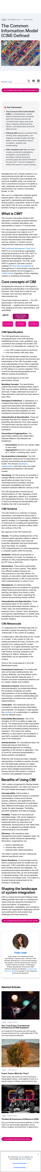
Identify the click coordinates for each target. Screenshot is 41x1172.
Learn (4, 19)
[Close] (38, 1154)
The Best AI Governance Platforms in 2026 (20, 1119)
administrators (7, 466)
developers (23, 464)
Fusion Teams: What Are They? (15, 1073)
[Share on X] (29, 81)
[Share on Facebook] (33, 81)
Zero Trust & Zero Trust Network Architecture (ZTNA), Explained (15, 1027)
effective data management (20, 266)
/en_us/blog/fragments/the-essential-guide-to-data (21, 90)
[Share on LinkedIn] (38, 81)
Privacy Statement (19, 1163)
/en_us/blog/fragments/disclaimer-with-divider (20, 921)
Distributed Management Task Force (20, 248)
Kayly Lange (8, 82)
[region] (20, 1161)
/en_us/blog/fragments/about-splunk (16, 1139)
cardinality (9, 712)
